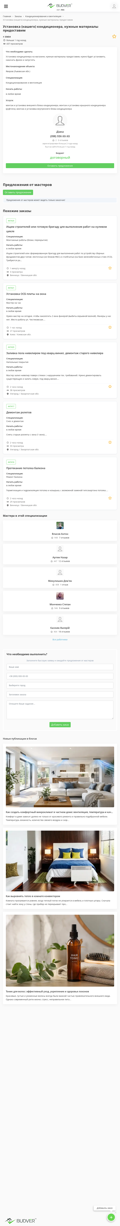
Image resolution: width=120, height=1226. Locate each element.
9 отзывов (64, 608)
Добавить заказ (60, 724)
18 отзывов (64, 631)
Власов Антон (60, 533)
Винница (14, 275)
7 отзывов (64, 537)
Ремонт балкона (14, 477)
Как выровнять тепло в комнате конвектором (33, 896)
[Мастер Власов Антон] (60, 525)
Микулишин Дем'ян (60, 580)
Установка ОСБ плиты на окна (26, 294)
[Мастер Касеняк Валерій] (60, 619)
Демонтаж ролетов (18, 412)
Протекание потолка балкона (25, 468)
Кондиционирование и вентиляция (24, 82)
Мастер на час (13, 302)
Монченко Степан (60, 604)
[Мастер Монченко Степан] (60, 595)
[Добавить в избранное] (110, 268)
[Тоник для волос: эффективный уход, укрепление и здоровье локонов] (60, 951)
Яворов (9, 71)
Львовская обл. (22, 71)
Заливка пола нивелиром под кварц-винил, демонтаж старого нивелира (54, 353)
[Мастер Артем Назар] (60, 548)
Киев (12, 334)
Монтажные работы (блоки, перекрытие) (27, 240)
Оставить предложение (60, 165)
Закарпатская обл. (30, 393)
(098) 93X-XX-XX (60, 136)
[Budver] (60, 5)
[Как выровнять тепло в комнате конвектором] (60, 861)
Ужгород (14, 393)
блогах (33, 738)
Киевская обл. (24, 334)
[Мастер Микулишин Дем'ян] (60, 572)
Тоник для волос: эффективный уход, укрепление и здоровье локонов (47, 991)
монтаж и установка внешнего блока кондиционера (32, 105)
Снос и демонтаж (15, 421)
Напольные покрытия (17, 362)
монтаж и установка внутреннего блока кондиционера (44, 108)
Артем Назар (60, 557)
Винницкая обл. (29, 275)
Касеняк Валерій (60, 627)
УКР (58, 10)
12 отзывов (64, 561)
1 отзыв (64, 584)
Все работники (60, 639)
